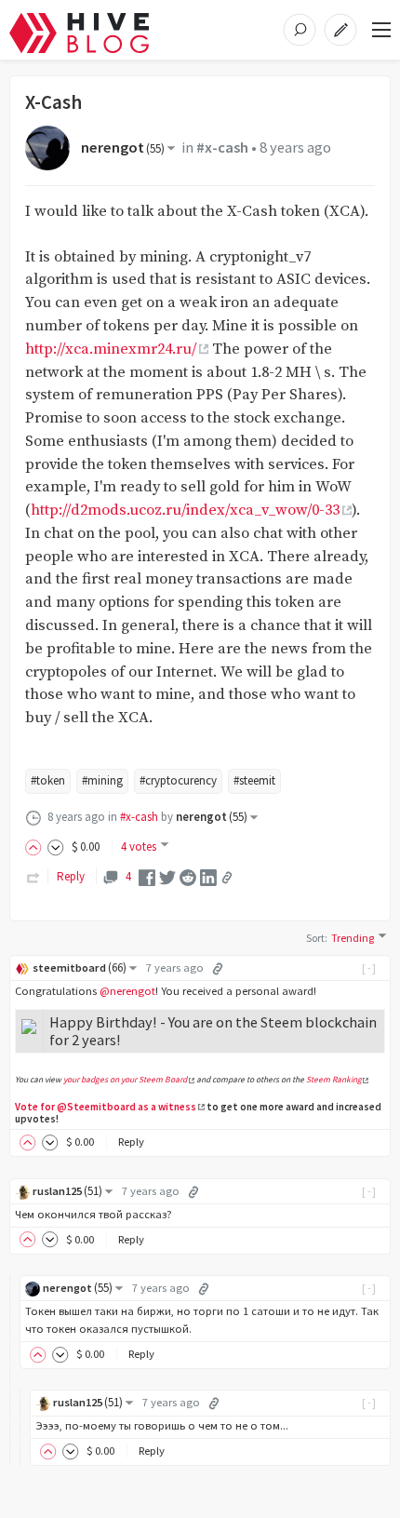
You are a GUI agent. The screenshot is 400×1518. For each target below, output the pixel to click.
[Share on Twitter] (167, 876)
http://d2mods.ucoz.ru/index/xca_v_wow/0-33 (185, 510)
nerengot (123, 147)
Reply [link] (71, 876)
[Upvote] (36, 846)
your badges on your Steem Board (125, 1079)
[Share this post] (227, 877)
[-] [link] (370, 967)
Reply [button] (131, 1142)
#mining (102, 780)
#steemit (254, 780)
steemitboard (80, 967)
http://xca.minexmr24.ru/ (110, 349)
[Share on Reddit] (188, 876)
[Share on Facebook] (147, 876)
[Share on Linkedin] (208, 876)
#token (48, 780)
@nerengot (127, 991)
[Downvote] (55, 846)
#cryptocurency (178, 780)
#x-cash (222, 147)
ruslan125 (67, 1191)
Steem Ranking (334, 1079)
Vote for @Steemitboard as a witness (105, 1106)
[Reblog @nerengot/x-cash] (33, 876)
